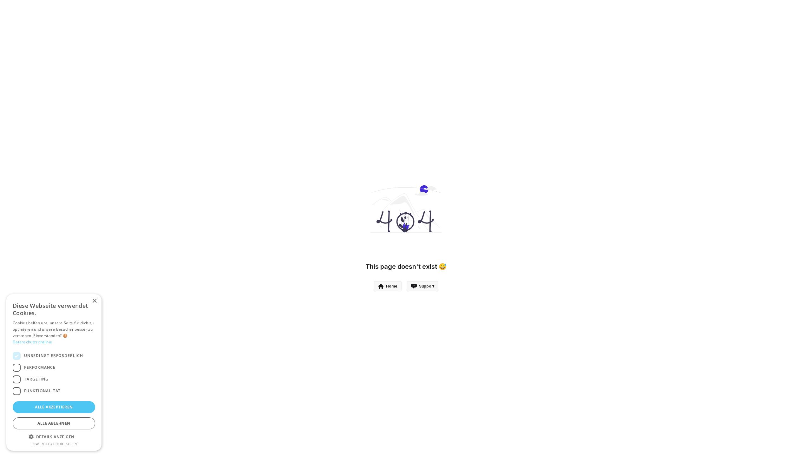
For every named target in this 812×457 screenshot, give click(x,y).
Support (426, 286)
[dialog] (54, 372)
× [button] (94, 301)
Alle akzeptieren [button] (54, 407)
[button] (54, 437)
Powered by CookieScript (54, 443)
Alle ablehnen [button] (53, 423)
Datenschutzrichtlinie (32, 342)
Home (391, 286)
